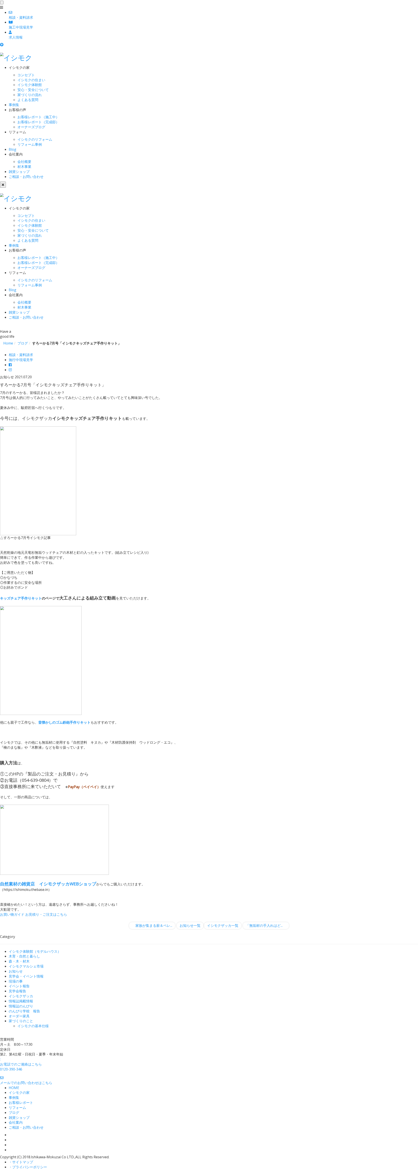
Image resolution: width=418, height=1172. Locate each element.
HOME (14, 1087)
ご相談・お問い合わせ (26, 176)
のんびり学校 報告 (24, 1011)
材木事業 (24, 166)
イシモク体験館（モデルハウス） (35, 951)
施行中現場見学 (21, 359)
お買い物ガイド (12, 914)
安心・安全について (33, 89)
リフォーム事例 (29, 144)
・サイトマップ (21, 1162)
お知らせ (16, 971)
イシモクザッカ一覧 (222, 925)
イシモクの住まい (31, 80)
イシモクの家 (19, 1092)
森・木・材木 (19, 961)
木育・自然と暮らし (24, 956)
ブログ (14, 1112)
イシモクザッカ (21, 996)
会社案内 (16, 1122)
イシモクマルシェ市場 (26, 966)
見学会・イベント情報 (26, 976)
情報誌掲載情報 (21, 1001)
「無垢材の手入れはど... (264, 925)
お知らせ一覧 (190, 925)
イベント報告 (19, 986)
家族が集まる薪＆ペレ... (153, 925)
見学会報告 (17, 991)
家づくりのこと (21, 1020)
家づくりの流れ (29, 94)
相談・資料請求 (21, 354)
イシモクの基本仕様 (33, 1025)
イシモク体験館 (29, 84)
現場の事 (16, 981)
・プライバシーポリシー (28, 1167)
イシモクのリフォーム (34, 139)
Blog (12, 149)
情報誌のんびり (21, 1006)
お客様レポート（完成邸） (38, 122)
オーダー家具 (19, 1016)
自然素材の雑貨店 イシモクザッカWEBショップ (48, 884)
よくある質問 (27, 99)
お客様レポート (21, 1102)
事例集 (14, 104)
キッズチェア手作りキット (21, 598)
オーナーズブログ (31, 127)
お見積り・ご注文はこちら (46, 914)
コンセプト (26, 75)
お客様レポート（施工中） (38, 117)
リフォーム (17, 1107)
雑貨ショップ (19, 171)
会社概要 (24, 161)
